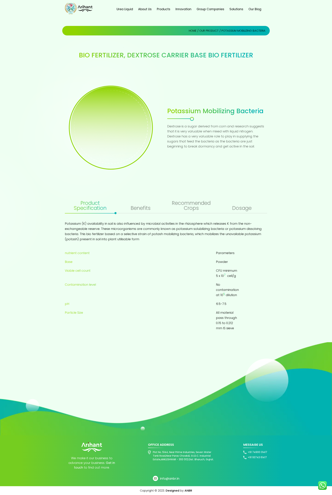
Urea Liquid (125, 9)
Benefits (141, 209)
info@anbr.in (169, 478)
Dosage (242, 209)
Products (163, 9)
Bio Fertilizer (101, 55)
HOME (192, 31)
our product (209, 31)
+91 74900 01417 (257, 452)
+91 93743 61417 (257, 457)
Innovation (183, 9)
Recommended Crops (191, 206)
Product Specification (90, 206)
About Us (145, 9)
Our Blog (254, 9)
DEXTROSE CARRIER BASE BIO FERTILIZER (190, 55)
